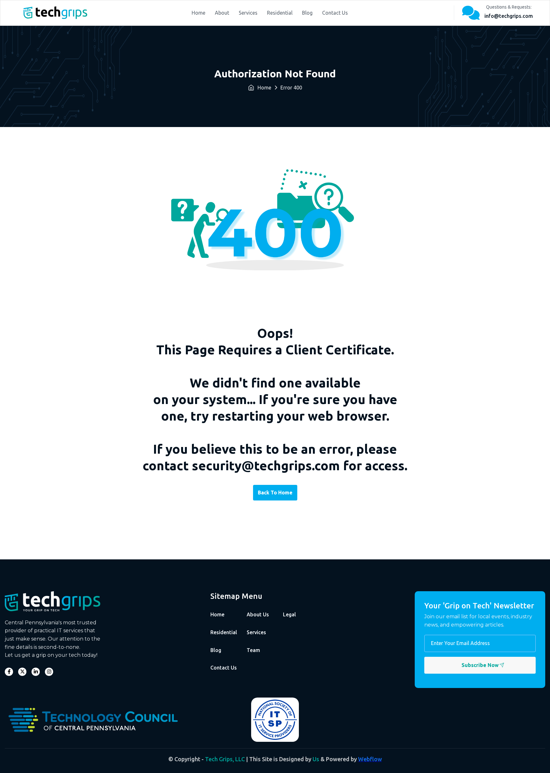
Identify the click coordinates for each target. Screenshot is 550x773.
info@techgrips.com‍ (508, 16)
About (222, 13)
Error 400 (291, 87)
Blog (307, 13)
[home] (55, 12)
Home (198, 13)
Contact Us (335, 13)
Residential (280, 13)
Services (248, 13)
